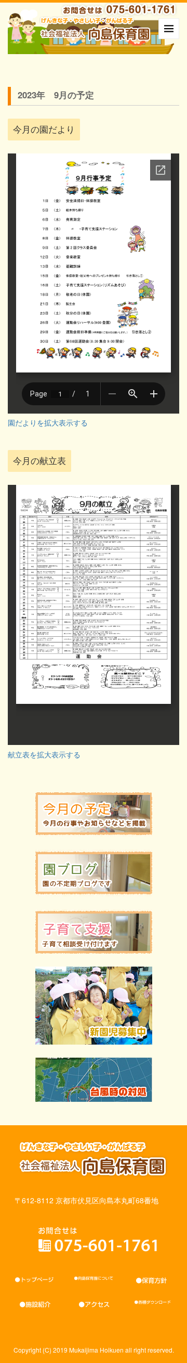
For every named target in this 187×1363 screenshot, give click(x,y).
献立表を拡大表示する (44, 754)
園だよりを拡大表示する (48, 422)
